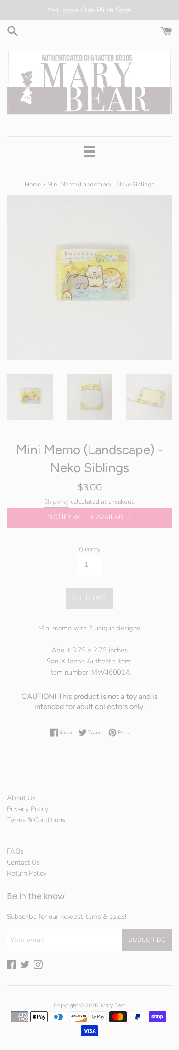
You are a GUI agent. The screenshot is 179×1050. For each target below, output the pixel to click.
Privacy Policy (28, 808)
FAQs (15, 851)
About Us (21, 797)
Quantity (89, 549)
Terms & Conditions (36, 820)
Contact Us (23, 862)
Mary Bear (113, 1005)
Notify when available (89, 517)
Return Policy (27, 873)
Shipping (56, 501)
